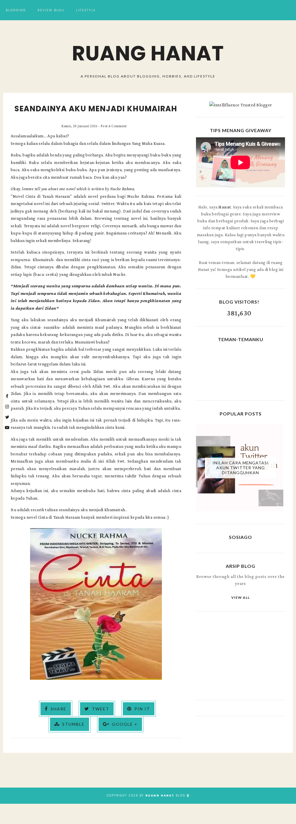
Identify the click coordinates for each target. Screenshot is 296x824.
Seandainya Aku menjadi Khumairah (95, 109)
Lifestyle (86, 10)
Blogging (16, 10)
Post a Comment (114, 126)
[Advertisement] (240, 655)
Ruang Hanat (148, 53)
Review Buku (51, 10)
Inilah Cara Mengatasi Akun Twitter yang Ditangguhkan (240, 468)
